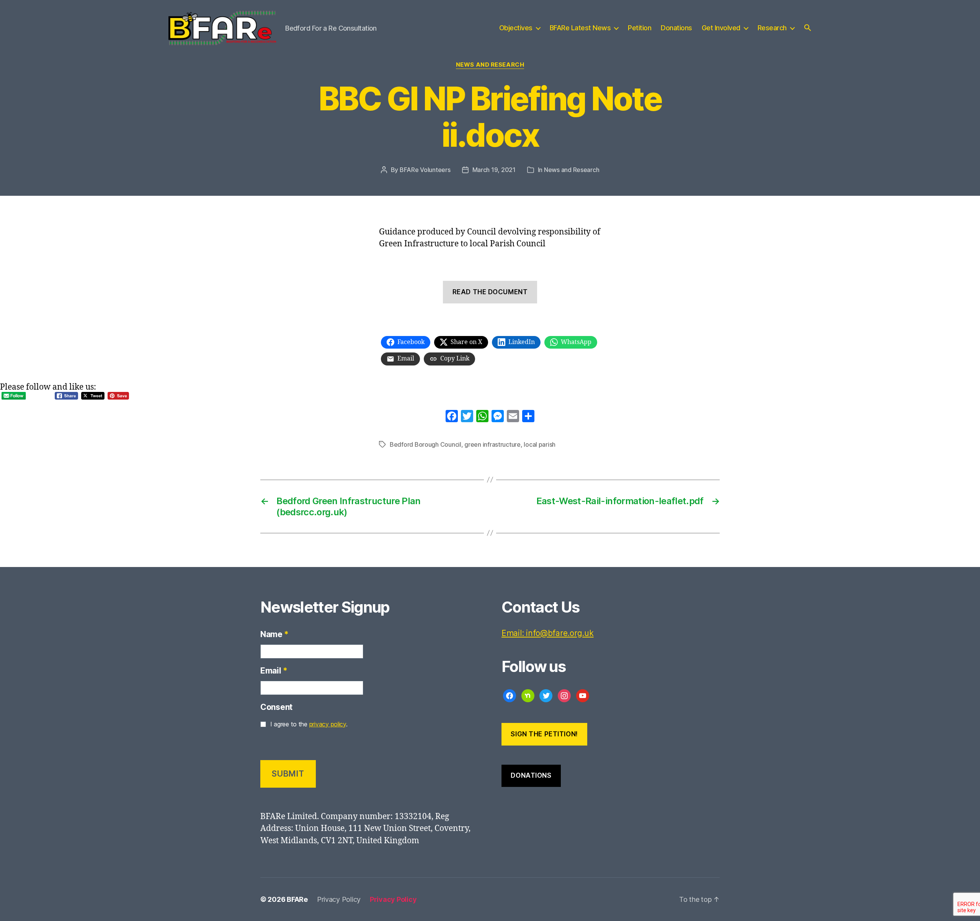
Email (273, 670)
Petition (639, 28)
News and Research (490, 64)
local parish (539, 444)
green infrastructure (492, 444)
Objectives (515, 28)
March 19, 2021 (494, 170)
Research (772, 28)
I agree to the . (309, 724)
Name (274, 634)
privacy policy (327, 724)
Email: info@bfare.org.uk (547, 633)
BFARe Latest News (580, 28)
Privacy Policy (339, 899)
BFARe (297, 899)
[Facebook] (451, 417)
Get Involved (721, 28)
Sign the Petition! (544, 734)
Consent (276, 707)
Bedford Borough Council (425, 444)
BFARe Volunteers (425, 170)
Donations (676, 28)
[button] (808, 27)
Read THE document (490, 292)
